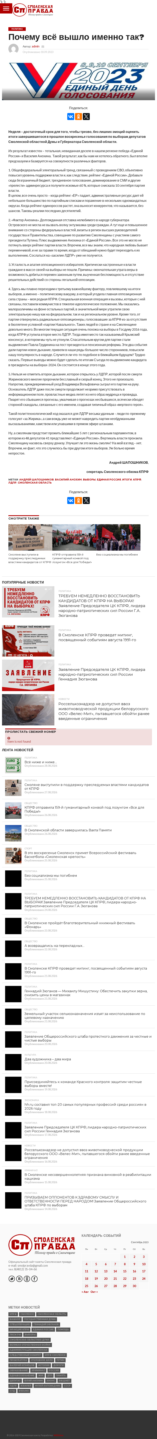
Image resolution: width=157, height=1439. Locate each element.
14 (115, 1271)
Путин (60, 1360)
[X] (86, 116)
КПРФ (137, 479)
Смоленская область (35, 482)
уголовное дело (42, 1360)
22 (124, 1278)
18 (86, 1278)
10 (143, 1264)
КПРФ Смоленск (55, 1355)
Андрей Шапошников (36, 479)
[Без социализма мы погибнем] (118, 549)
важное (15, 1319)
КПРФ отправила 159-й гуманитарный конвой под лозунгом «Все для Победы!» (72, 558)
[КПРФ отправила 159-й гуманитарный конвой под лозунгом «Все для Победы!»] (74, 549)
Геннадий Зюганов (46, 1324)
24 (143, 1278)
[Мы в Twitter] (11, 1278)
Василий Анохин (68, 479)
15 (124, 1271)
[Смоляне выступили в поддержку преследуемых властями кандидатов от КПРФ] (30, 549)
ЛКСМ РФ (15, 1334)
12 (96, 1271)
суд (12, 1391)
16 (134, 1271)
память (61, 1375)
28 (115, 1286)
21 (115, 1278)
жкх (40, 1375)
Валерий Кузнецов (22, 1365)
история (43, 1365)
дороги (58, 1365)
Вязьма (24, 1391)
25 (86, 1286)
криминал (38, 1370)
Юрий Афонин (33, 1380)
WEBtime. (59, 1435)
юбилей (26, 1385)
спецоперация (20, 1324)
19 (96, 1278)
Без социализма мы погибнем (117, 554)
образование (19, 1370)
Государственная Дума (40, 1319)
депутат (15, 1380)
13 (105, 1271)
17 (143, 1271)
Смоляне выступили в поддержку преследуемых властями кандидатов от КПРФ (29, 558)
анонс (51, 1380)
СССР (67, 1385)
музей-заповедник (47, 1385)
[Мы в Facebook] (34, 1278)
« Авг (85, 1291)
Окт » (94, 1291)
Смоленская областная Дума (29, 1339)
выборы (89, 479)
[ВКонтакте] (70, 116)
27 (105, 1286)
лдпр (12, 482)
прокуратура (18, 1360)
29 (124, 1286)
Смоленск (27, 1314)
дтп (49, 1375)
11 (86, 1271)
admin (35, 46)
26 (96, 1286)
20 (105, 1278)
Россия (54, 1370)
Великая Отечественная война (30, 1345)
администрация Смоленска (28, 1350)
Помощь (63, 1329)
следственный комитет (25, 1355)
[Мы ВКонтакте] (19, 1278)
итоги (127, 479)
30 (134, 1286)
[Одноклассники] (78, 116)
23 (134, 1278)
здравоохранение (22, 1375)
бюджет (64, 1380)
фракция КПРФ (19, 1329)
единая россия (109, 479)
